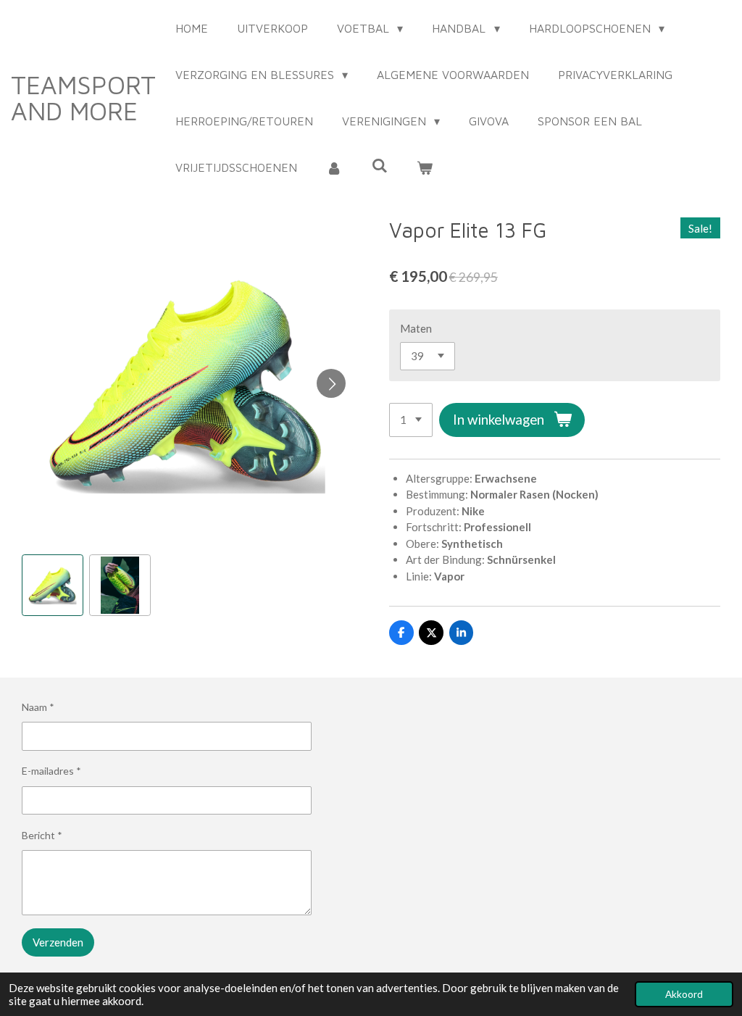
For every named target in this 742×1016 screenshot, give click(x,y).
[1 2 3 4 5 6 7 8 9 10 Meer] (411, 420)
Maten (416, 328)
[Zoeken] (379, 165)
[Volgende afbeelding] (331, 383)
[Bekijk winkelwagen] (424, 167)
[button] (52, 585)
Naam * (38, 707)
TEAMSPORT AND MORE (83, 98)
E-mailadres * (51, 771)
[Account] (334, 167)
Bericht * (42, 835)
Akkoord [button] (684, 994)
